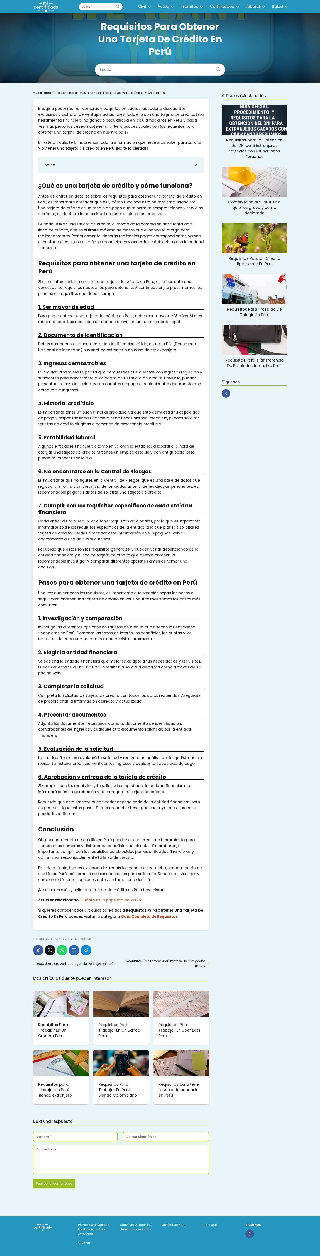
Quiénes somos (173, 1225)
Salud (277, 6)
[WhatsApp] (62, 950)
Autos (163, 6)
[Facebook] (38, 950)
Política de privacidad (93, 1225)
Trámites (189, 6)
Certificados (222, 6)
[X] (50, 950)
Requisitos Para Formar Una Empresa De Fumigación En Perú (166, 963)
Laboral (253, 6)
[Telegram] (86, 950)
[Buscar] (117, 6)
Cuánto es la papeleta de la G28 (112, 900)
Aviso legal (86, 1234)
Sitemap (84, 1243)
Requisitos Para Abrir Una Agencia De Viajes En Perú (74, 963)
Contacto (210, 1225)
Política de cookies (91, 1229)
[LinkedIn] (74, 950)
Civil (142, 6)
